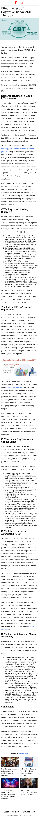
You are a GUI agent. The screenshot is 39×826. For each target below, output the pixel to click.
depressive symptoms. (13, 387)
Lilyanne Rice (7, 42)
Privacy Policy (28, 812)
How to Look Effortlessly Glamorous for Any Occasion (28, 792)
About (6, 812)
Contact (15, 812)
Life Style (23, 753)
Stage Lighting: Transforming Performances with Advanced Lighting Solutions (8, 794)
